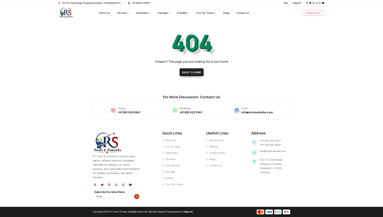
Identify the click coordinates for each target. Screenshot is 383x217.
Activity (169, 178)
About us (170, 140)
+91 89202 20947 (141, 3)
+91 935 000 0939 (270, 144)
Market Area (216, 140)
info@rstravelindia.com (273, 151)
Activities (182, 12)
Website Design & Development (164, 211)
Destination (142, 12)
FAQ (286, 3)
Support (297, 3)
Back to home (191, 72)
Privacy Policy (217, 152)
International (172, 165)
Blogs (226, 12)
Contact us (243, 12)
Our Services (172, 146)
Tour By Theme (205, 12)
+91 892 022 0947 (270, 140)
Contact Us (215, 165)
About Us (104, 12)
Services (122, 12)
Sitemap (213, 146)
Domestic (170, 159)
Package (163, 12)
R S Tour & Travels (118, 211)
